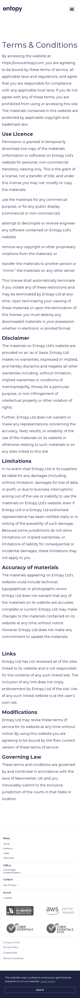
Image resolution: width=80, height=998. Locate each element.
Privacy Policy (10, 947)
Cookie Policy (10, 952)
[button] (72, 9)
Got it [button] (40, 989)
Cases (6, 853)
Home (6, 843)
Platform (8, 848)
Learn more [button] (47, 981)
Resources (8, 858)
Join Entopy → (10, 885)
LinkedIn (7, 898)
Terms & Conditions (13, 958)
